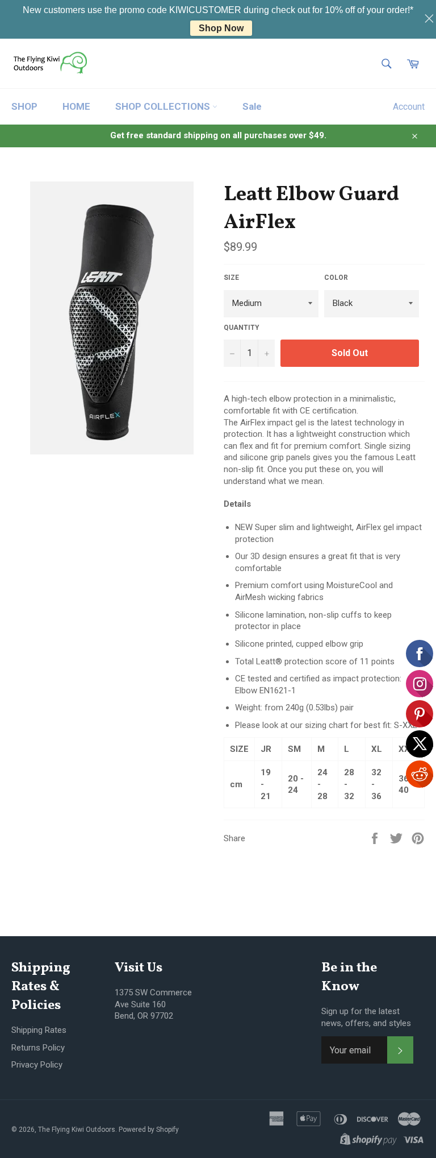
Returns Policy (38, 1048)
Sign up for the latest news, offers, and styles (366, 1017)
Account (409, 106)
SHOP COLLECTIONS (163, 106)
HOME (76, 106)
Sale (252, 106)
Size (231, 278)
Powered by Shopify (149, 1130)
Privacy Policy (36, 1065)
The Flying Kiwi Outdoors (76, 1130)
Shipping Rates (38, 1030)
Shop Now (221, 28)
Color (336, 278)
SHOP (24, 106)
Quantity (241, 328)
